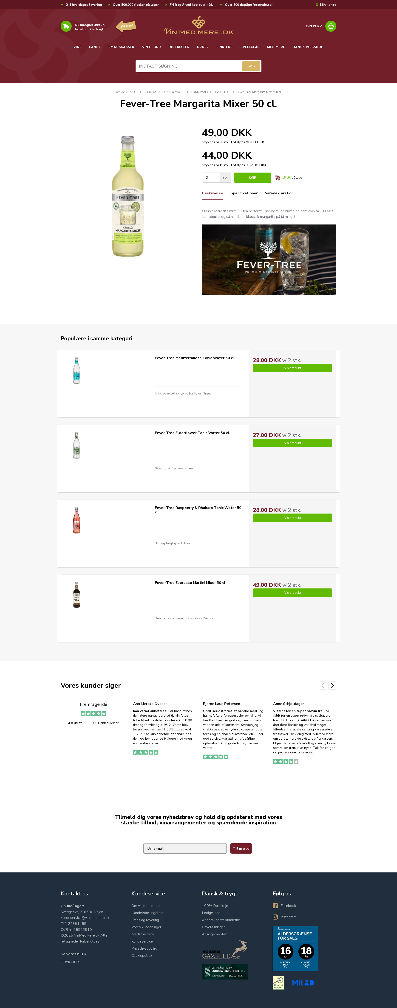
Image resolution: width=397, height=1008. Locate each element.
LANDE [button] (95, 47)
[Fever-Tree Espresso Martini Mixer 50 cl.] (76, 595)
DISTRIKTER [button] (179, 47)
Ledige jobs (211, 912)
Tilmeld (241, 848)
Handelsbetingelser (147, 912)
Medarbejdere (142, 934)
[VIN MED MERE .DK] (198, 25)
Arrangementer (214, 934)
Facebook (288, 905)
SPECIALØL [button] (250, 47)
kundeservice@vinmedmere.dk (85, 917)
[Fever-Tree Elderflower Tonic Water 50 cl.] (76, 445)
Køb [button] (253, 177)
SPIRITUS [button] (224, 47)
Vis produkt (292, 368)
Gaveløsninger (213, 927)
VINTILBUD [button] (151, 47)
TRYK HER (70, 962)
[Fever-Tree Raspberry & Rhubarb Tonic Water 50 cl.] (76, 520)
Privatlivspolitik (144, 948)
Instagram (289, 917)
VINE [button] (77, 47)
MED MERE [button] (276, 47)
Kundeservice (142, 941)
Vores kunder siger (146, 927)
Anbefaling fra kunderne (221, 920)
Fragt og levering (145, 920)
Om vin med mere (145, 905)
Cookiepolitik (141, 955)
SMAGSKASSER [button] (121, 47)
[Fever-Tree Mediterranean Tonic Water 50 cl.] (76, 370)
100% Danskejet (216, 905)
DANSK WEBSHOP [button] (308, 47)
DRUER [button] (203, 47)
